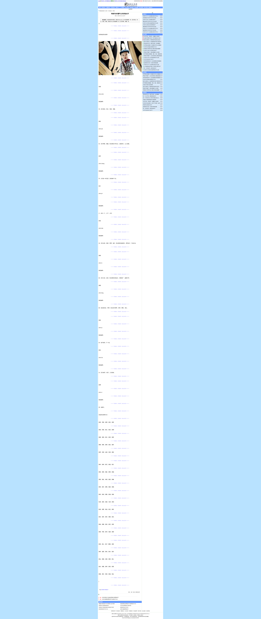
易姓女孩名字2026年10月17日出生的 (150, 21)
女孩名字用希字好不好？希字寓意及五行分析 (152, 38)
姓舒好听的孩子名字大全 (103, 609)
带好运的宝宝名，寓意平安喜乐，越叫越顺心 (152, 43)
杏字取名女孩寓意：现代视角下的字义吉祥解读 (152, 45)
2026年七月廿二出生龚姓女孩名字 (149, 19)
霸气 (104, 589)
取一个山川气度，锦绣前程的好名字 (149, 96)
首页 (100, 7)
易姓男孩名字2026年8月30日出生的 (149, 26)
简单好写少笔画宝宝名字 (147, 104)
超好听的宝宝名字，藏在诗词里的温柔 (151, 62)
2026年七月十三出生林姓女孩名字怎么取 (151, 64)
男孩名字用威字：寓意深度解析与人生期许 (152, 52)
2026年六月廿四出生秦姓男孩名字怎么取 (151, 69)
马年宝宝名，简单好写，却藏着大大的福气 (152, 36)
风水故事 (136, 7)
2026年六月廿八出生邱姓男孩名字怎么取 (151, 57)
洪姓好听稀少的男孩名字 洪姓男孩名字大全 (128, 603)
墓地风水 (150, 7)
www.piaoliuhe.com (119, 613)
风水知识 (132, 7)
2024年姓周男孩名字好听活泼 (125, 605)
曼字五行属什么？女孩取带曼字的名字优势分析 (152, 41)
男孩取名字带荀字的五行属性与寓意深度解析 (152, 48)
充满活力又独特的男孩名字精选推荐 (149, 99)
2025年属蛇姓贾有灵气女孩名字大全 (110, 599)
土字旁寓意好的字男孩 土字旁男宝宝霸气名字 (152, 66)
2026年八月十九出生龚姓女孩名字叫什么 (150, 28)
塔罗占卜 (118, 7)
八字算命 (122, 7)
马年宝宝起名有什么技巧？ (149, 59)
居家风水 (108, 7)
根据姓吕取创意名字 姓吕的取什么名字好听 (107, 603)
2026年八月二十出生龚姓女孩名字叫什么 (150, 16)
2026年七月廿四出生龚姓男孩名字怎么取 (150, 23)
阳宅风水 (103, 7)
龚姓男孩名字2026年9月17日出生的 (149, 30)
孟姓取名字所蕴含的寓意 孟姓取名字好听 (106, 607)
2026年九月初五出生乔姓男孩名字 (149, 24)
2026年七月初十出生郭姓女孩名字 (150, 50)
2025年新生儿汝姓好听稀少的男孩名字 (110, 597)
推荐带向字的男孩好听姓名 (104, 605)
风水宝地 (146, 7)
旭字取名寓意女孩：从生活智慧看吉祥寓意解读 (152, 61)
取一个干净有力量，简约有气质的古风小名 (151, 97)
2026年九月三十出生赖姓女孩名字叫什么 (150, 31)
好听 (102, 589)
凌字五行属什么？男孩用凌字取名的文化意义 (152, 39)
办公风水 (127, 7)
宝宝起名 (113, 7)
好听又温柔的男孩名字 (124, 609)
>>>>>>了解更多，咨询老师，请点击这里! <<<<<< (120, 25)
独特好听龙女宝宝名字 (124, 607)
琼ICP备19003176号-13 (144, 613)
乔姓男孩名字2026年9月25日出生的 (149, 17)
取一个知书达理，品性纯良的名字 (150, 68)
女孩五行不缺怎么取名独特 (148, 84)
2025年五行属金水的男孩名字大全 (150, 46)
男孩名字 (106, 589)
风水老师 (141, 7)
